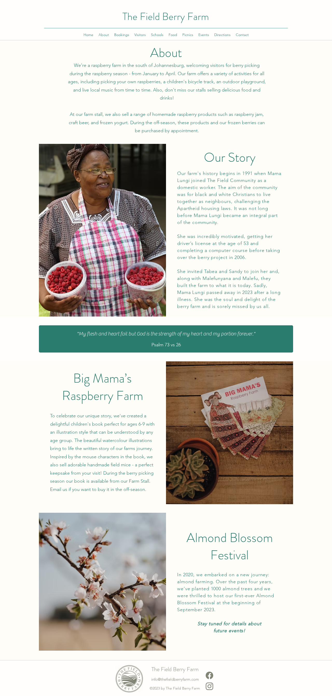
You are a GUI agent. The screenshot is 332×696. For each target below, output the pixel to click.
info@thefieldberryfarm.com (175, 679)
